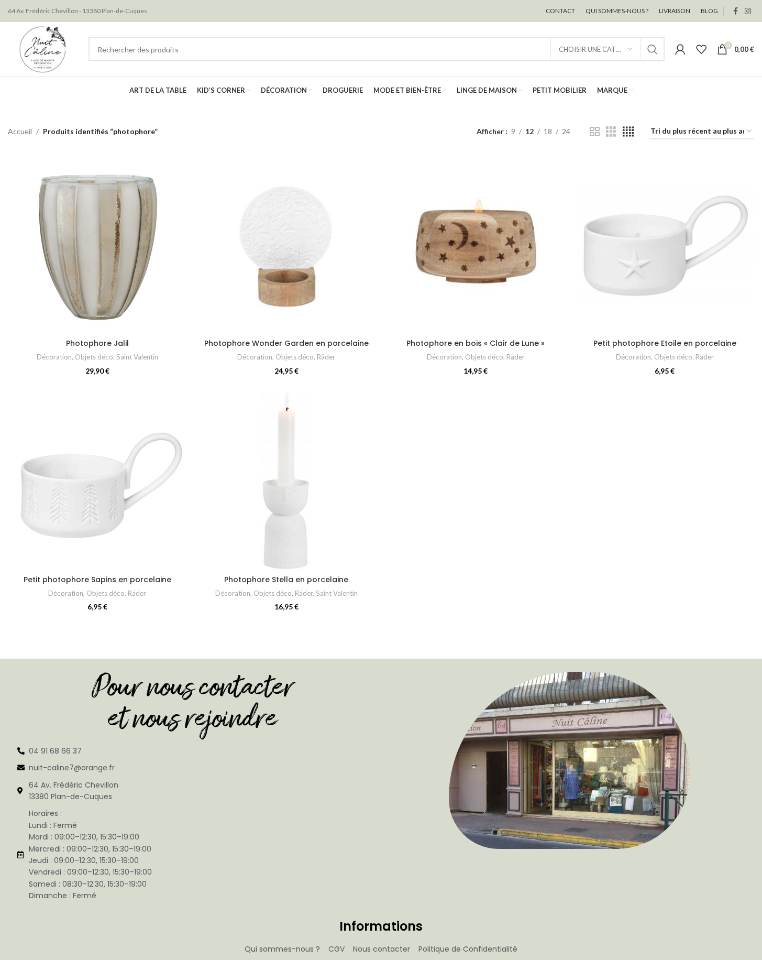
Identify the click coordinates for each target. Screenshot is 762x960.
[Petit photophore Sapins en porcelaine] (97, 480)
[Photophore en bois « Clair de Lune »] (475, 244)
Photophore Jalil (97, 343)
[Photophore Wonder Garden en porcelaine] (286, 244)
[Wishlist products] (701, 49)
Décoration (54, 357)
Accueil (20, 131)
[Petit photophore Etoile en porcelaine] (665, 244)
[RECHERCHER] (652, 49)
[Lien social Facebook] (735, 11)
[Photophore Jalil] (97, 244)
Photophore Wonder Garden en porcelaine (286, 343)
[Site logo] (43, 48)
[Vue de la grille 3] (611, 131)
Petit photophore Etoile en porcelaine (664, 343)
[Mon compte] (680, 49)
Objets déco (94, 357)
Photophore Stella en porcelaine (286, 579)
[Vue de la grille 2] (595, 131)
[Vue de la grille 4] (628, 131)
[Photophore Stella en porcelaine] (286, 480)
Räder (326, 357)
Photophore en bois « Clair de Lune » (475, 343)
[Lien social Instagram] (748, 11)
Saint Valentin (137, 357)
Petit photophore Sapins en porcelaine (97, 579)
